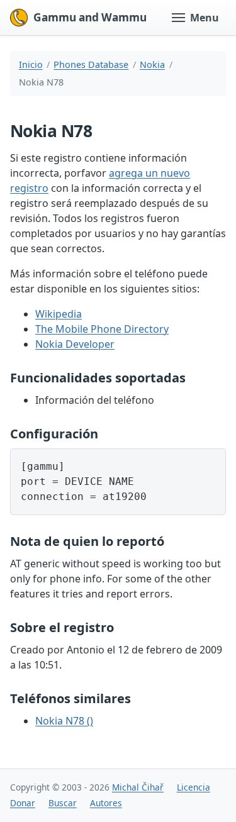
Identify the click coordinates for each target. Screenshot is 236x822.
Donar (22, 803)
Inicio (31, 64)
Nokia (152, 64)
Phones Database (90, 64)
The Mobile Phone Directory (102, 329)
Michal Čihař (138, 787)
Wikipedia (58, 314)
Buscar (62, 803)
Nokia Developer (75, 344)
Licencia (193, 787)
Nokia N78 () (64, 721)
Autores (106, 803)
